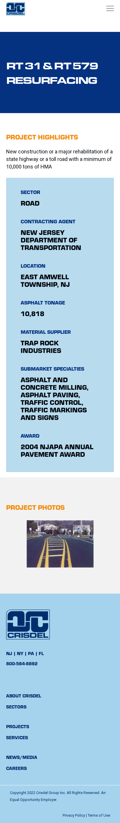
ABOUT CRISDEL (23, 696)
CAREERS (16, 768)
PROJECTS (17, 726)
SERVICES (17, 737)
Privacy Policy (74, 815)
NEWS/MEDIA (21, 757)
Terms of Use (99, 815)
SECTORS (16, 707)
